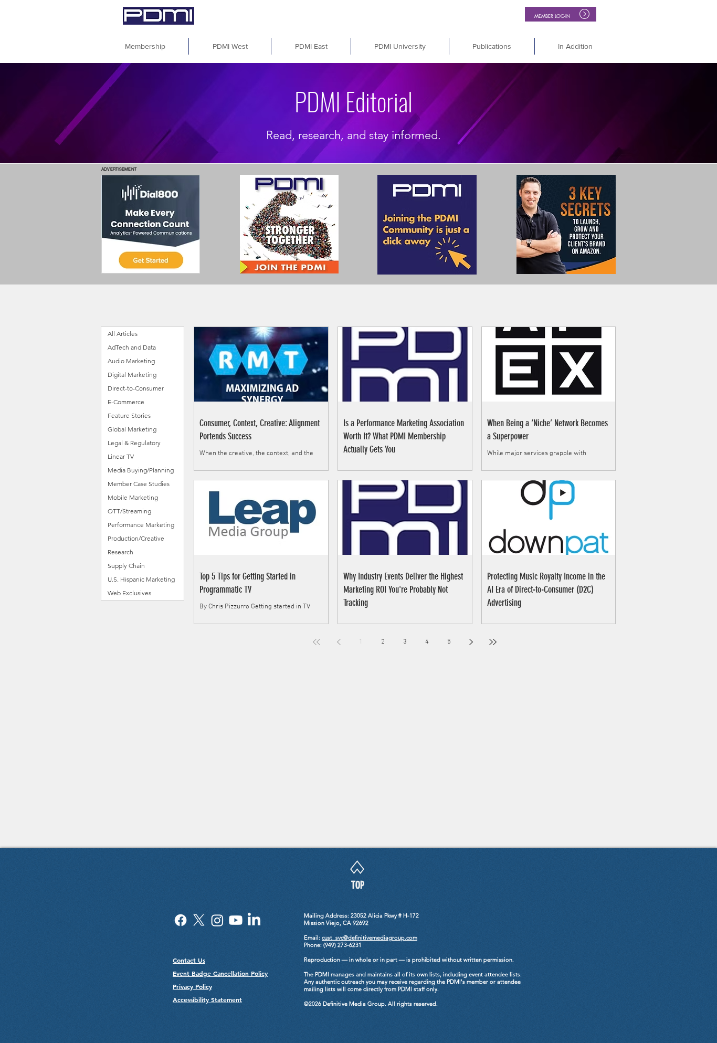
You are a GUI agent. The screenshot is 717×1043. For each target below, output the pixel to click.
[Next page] (470, 642)
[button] (575, 46)
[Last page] (492, 642)
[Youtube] (236, 920)
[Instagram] (217, 920)
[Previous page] (338, 642)
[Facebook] (180, 920)
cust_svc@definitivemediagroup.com (369, 937)
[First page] (316, 642)
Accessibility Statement (207, 999)
